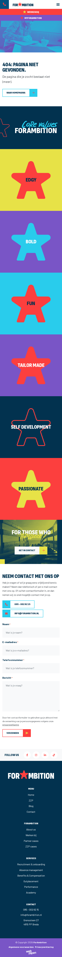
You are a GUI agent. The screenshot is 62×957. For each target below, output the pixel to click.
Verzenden (13, 733)
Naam (6, 624)
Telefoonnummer (13, 659)
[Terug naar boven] (56, 951)
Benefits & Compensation (31, 875)
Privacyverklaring (44, 947)
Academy (31, 892)
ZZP (31, 800)
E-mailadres (10, 641)
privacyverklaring (10, 724)
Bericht (7, 677)
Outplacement (31, 881)
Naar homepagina (16, 92)
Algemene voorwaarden (21, 947)
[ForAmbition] (21, 4)
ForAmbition (40, 942)
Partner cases (31, 840)
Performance (31, 886)
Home (31, 794)
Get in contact (27, 550)
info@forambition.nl (26, 613)
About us (31, 829)
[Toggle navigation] (58, 4)
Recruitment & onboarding (31, 864)
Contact (31, 811)
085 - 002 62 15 (22, 604)
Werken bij (31, 835)
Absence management (31, 869)
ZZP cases (31, 846)
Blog (31, 805)
